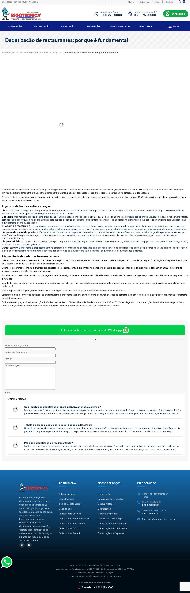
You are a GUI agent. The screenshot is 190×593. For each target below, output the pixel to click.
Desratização (67, 26)
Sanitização (93, 26)
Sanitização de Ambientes (110, 499)
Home (131, 2)
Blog (157, 2)
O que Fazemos (66, 499)
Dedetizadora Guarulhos (71, 513)
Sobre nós (144, 2)
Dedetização (15, 26)
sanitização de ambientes (131, 247)
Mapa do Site (65, 508)
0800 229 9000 (111, 15)
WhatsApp (178, 13)
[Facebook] (184, 2)
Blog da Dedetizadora (69, 504)
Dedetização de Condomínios (112, 528)
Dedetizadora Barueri (69, 533)
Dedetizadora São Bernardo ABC (75, 518)
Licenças (109, 572)
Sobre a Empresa (67, 494)
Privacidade (115, 576)
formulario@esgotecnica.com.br (158, 519)
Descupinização (41, 26)
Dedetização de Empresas (111, 533)
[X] (22, 545)
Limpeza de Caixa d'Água (110, 518)
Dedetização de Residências (112, 523)
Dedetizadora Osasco (69, 528)
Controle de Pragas (119, 26)
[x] (180, 2)
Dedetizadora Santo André (72, 523)
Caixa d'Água (145, 26)
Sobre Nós (81, 572)
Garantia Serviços (100, 576)
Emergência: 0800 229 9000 (97, 587)
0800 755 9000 (145, 15)
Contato (169, 2)
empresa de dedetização (136, 193)
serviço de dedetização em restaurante (39, 294)
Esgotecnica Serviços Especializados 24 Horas (25, 52)
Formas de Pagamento (79, 576)
